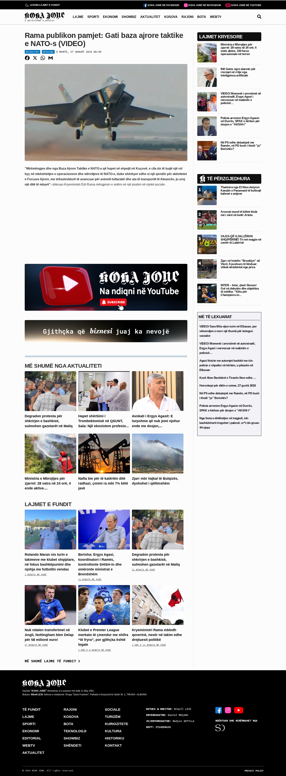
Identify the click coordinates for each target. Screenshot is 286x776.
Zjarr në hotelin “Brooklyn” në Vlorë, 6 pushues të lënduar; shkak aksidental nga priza (240, 264)
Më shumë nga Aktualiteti (63, 366)
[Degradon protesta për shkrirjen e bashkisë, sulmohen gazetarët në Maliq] (50, 391)
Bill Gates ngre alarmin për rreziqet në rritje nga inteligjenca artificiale (238, 72)
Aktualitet (32, 51)
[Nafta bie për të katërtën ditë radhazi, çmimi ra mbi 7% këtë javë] (104, 453)
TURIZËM (112, 717)
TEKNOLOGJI (75, 731)
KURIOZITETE (116, 724)
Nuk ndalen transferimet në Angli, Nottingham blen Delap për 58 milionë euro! (49, 635)
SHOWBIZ (129, 16)
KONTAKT (113, 745)
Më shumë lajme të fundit (51, 661)
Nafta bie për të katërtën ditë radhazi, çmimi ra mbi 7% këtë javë (103, 483)
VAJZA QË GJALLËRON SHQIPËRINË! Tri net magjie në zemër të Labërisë (241, 239)
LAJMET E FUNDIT (48, 504)
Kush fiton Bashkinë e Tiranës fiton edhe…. (227, 377)
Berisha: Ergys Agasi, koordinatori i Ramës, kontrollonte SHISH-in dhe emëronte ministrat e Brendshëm (100, 564)
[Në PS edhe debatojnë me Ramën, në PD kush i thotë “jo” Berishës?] (207, 150)
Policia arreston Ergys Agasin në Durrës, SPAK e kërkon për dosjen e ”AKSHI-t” (240, 121)
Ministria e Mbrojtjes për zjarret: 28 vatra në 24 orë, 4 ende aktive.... (48, 483)
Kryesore (48, 51)
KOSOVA (171, 16)
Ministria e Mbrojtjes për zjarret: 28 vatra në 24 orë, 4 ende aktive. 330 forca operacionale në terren (238, 49)
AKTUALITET (150, 16)
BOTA (201, 16)
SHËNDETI (72, 745)
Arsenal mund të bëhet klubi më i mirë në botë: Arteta (239, 213)
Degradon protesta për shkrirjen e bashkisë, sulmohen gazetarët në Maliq (49, 421)
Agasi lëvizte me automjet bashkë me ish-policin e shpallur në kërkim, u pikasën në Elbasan (226, 365)
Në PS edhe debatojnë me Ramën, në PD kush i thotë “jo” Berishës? (241, 145)
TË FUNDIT (31, 709)
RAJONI (187, 16)
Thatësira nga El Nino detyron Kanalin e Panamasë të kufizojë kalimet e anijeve (241, 190)
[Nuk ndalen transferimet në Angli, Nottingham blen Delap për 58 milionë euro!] (50, 604)
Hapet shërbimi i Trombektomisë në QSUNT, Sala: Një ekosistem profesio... (103, 421)
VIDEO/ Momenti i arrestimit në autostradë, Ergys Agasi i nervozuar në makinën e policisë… (241, 98)
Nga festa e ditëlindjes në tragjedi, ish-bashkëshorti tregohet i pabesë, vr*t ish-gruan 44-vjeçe (229, 422)
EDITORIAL (31, 738)
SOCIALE (112, 709)
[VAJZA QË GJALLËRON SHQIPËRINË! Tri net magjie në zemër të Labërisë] (207, 244)
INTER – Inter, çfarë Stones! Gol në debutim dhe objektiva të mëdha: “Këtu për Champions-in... (240, 290)
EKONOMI (110, 16)
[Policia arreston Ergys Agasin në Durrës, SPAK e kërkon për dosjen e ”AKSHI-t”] (207, 126)
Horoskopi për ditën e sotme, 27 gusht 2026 (227, 385)
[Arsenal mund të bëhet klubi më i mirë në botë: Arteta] (207, 219)
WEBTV (215, 16)
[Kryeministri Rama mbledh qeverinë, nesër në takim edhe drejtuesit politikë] (157, 604)
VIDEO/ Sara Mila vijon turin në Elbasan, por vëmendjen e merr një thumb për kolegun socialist (228, 331)
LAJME (78, 16)
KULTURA (113, 731)
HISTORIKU (114, 738)
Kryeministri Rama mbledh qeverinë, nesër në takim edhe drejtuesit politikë (157, 635)
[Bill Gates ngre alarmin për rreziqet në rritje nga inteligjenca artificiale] (207, 77)
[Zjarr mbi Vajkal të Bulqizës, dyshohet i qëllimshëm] (157, 453)
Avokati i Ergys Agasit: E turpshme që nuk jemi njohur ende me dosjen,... (156, 421)
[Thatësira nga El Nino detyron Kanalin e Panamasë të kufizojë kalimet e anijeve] (207, 195)
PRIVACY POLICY (254, 770)
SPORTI (93, 16)
